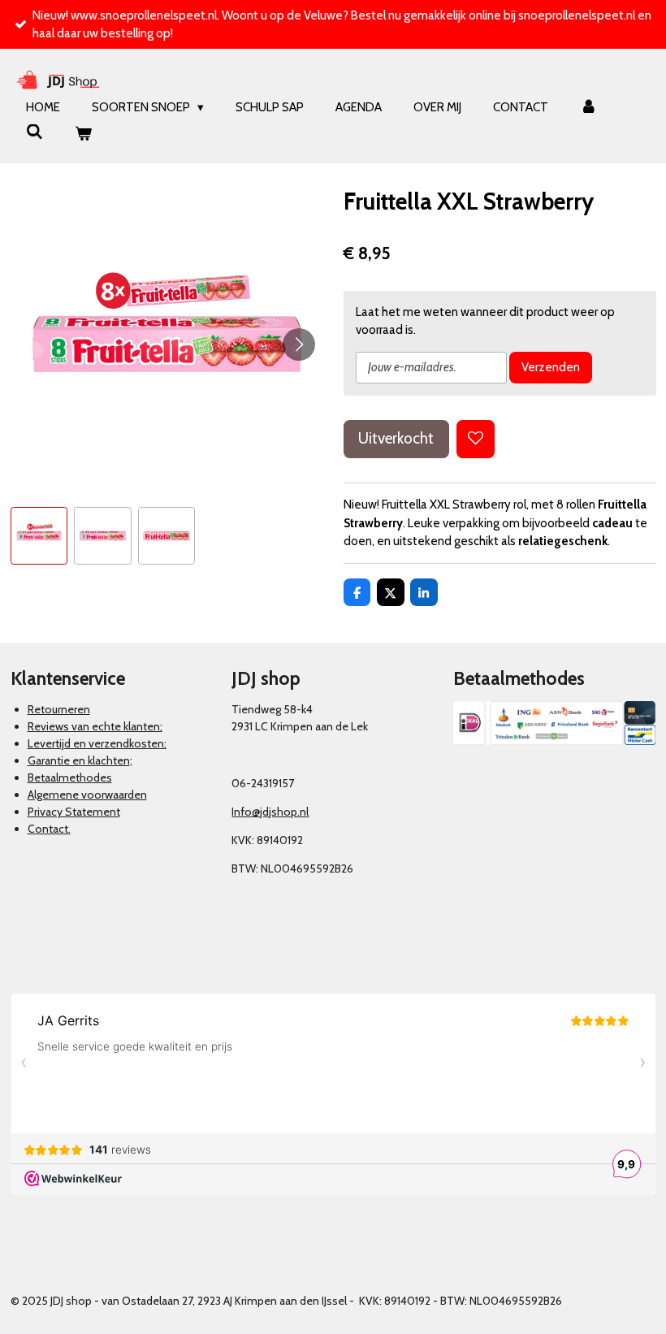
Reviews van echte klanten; (95, 726)
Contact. (49, 828)
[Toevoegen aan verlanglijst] (475, 439)
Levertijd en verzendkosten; (97, 743)
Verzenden (550, 367)
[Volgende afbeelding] (299, 344)
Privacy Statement (74, 811)
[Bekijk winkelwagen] (83, 134)
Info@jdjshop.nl (270, 811)
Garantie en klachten (79, 760)
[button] (39, 536)
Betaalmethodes (70, 777)
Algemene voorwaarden (87, 794)
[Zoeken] (34, 132)
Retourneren (59, 709)
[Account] (588, 107)
